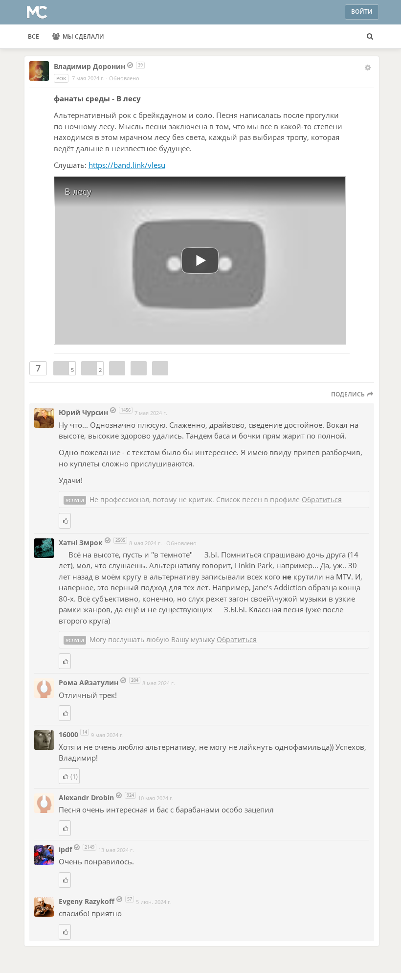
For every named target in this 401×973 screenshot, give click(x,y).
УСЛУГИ (75, 500)
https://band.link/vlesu (127, 165)
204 (134, 680)
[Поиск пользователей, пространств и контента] (370, 36)
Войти (362, 11)
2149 (89, 847)
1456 (126, 410)
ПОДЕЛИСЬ (348, 394)
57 (129, 899)
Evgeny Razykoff (86, 901)
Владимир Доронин (89, 66)
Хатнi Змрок (82, 542)
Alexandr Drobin (86, 797)
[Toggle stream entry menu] (367, 67)
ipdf (66, 849)
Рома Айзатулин (88, 682)
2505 (120, 540)
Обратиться (322, 499)
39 (140, 65)
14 (84, 732)
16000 (69, 734)
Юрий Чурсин (83, 412)
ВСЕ (33, 36)
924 (130, 795)
